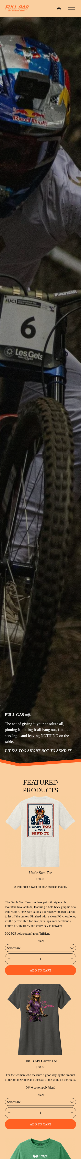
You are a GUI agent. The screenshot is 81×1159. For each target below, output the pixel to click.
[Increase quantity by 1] (72, 958)
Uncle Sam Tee (40, 873)
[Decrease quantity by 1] (9, 958)
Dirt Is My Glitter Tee (40, 1061)
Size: (41, 940)
